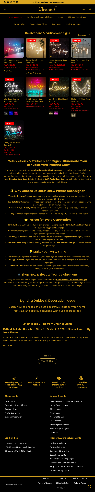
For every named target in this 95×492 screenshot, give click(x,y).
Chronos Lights (16, 484)
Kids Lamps (56, 24)
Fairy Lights (10, 401)
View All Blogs (47, 361)
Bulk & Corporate (73, 24)
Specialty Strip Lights (59, 451)
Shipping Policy (62, 483)
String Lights (19, 24)
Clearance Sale (15, 17)
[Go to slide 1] (45, 355)
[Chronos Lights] (47, 9)
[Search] (5, 9)
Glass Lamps (55, 409)
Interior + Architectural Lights (39, 17)
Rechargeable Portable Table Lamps (66, 401)
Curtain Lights (11, 409)
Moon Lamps (55, 413)
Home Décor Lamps (59, 405)
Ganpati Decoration (13, 417)
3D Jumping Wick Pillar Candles (19, 451)
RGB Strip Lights (57, 447)
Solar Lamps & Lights (59, 428)
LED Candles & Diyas (77, 17)
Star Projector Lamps (59, 425)
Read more (7, 345)
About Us (45, 478)
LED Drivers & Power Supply (63, 463)
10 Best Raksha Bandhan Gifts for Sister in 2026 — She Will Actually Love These (46, 330)
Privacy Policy (62, 488)
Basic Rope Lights (58, 455)
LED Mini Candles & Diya (16, 443)
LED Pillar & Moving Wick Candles (20, 447)
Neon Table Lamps (58, 417)
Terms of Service (45, 483)
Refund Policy (80, 483)
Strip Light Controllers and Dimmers (66, 466)
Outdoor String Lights (59, 470)
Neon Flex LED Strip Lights (62, 459)
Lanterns (54, 432)
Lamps (60, 17)
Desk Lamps (55, 421)
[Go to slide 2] (48, 355)
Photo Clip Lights (12, 413)
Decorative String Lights (16, 405)
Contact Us (62, 478)
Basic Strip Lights (58, 443)
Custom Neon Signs (38, 24)
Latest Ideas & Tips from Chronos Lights (47, 324)
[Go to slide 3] (50, 355)
